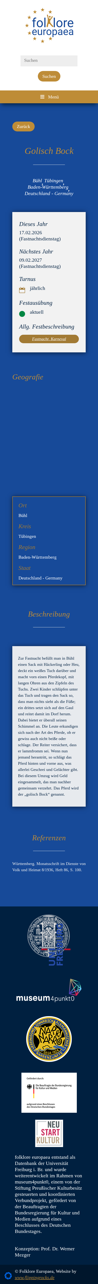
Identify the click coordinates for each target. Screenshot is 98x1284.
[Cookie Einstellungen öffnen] (8, 1278)
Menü (53, 96)
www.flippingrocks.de (34, 1277)
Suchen (49, 76)
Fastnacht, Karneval (49, 339)
